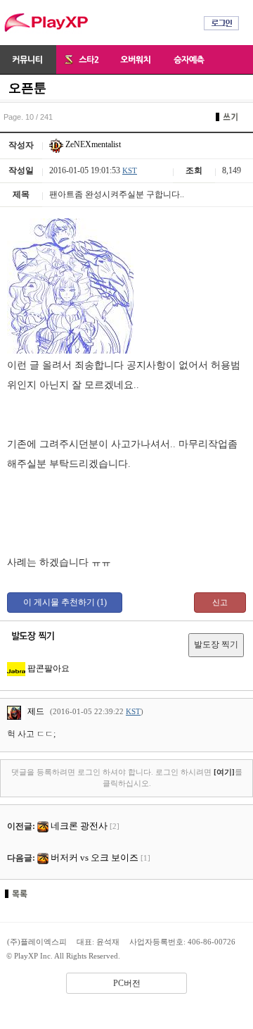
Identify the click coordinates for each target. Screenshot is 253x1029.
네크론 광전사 (79, 826)
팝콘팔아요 (47, 668)
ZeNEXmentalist (92, 144)
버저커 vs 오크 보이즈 (94, 857)
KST (129, 170)
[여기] (224, 772)
